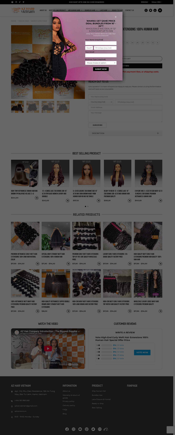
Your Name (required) (94, 40)
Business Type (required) (95, 59)
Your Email (89, 52)
